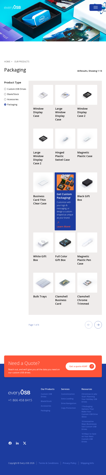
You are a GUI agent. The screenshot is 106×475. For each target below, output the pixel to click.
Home (7, 61)
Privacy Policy (69, 463)
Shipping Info (87, 463)
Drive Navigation (68, 403)
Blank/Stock (13, 94)
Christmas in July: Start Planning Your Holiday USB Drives (89, 398)
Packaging (12, 104)
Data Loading (67, 398)
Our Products (21, 61)
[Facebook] (10, 443)
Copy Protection (68, 408)
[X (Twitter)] (24, 443)
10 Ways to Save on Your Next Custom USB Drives (89, 438)
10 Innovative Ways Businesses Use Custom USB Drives (89, 425)
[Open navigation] (96, 7)
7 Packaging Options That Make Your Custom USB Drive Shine (90, 411)
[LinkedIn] (17, 443)
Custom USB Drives (16, 89)
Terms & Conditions (49, 463)
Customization (68, 394)
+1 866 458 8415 (20, 400)
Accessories (12, 99)
